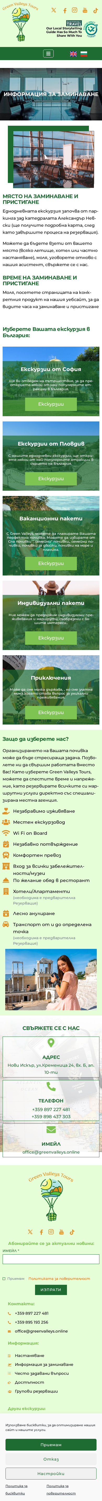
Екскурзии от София (51, 369)
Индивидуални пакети (51, 603)
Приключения (51, 678)
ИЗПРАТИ (51, 1289)
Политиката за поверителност (59, 1278)
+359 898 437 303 (51, 1116)
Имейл (51, 1144)
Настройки (51, 1473)
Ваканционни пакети (51, 518)
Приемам (51, 1444)
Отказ (51, 1459)
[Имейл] (51, 1129)
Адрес (51, 1057)
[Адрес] (51, 1042)
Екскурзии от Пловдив (51, 444)
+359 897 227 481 (51, 1109)
